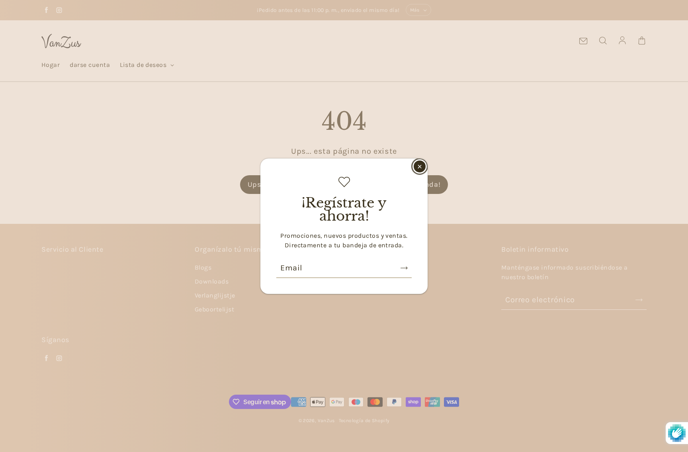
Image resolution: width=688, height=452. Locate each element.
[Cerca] (420, 166)
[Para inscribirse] (404, 268)
